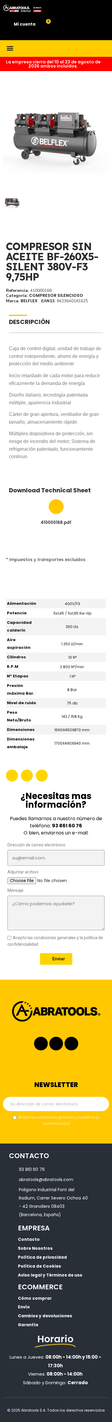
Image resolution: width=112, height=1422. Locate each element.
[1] (101, 1104)
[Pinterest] (42, 776)
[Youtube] (71, 1043)
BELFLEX (29, 301)
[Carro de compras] (45, 24)
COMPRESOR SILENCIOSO (56, 295)
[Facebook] (12, 776)
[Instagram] (41, 1043)
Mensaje (15, 890)
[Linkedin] (56, 1043)
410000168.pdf (56, 523)
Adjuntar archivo (23, 872)
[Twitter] (27, 776)
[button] (8, 137)
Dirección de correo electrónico (36, 844)
